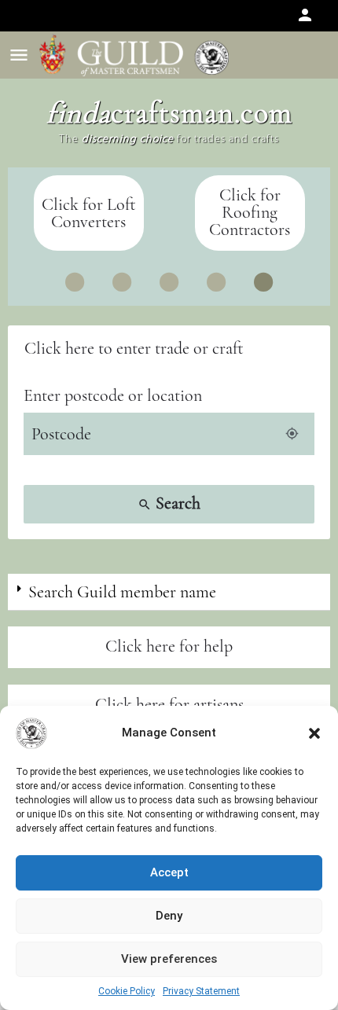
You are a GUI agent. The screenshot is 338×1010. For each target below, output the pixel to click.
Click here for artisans (169, 704)
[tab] (169, 592)
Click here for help (169, 646)
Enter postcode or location (113, 395)
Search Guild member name (122, 592)
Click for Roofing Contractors (249, 212)
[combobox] (169, 348)
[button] (314, 733)
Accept (169, 872)
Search (169, 503)
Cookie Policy (126, 991)
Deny (169, 916)
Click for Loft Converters (89, 213)
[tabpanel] (249, 213)
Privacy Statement (201, 991)
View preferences (169, 959)
